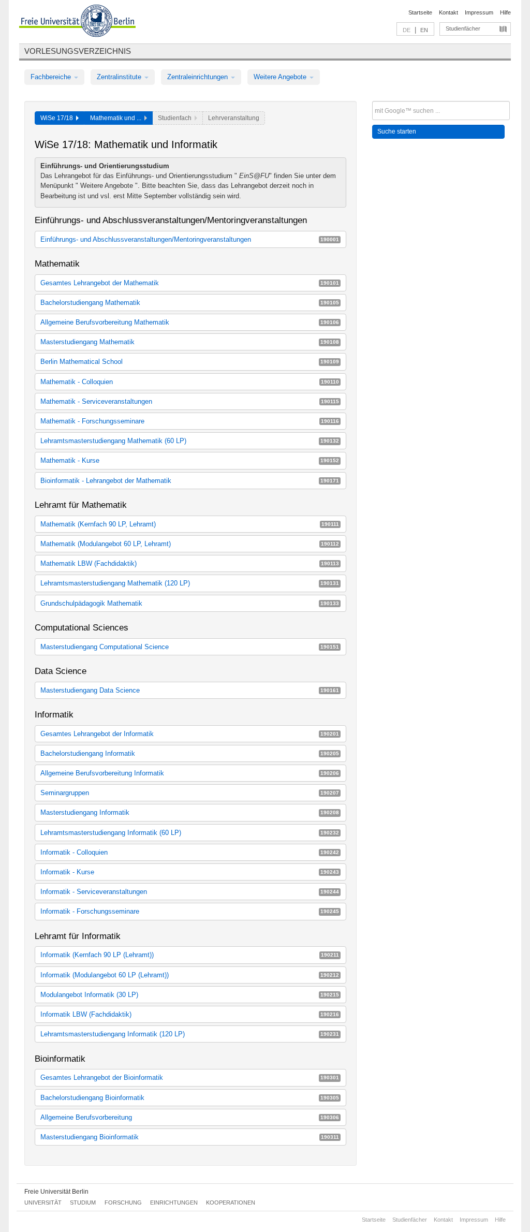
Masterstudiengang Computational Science (189, 647)
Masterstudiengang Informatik (189, 812)
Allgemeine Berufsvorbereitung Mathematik (189, 322)
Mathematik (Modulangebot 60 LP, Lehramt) (189, 544)
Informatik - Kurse (189, 872)
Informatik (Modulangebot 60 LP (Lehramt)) (189, 975)
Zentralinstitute (120, 77)
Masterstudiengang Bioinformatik (189, 1137)
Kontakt (448, 12)
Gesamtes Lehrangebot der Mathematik (189, 283)
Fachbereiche (52, 77)
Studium (83, 1202)
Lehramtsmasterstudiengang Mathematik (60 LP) (189, 441)
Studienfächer (463, 28)
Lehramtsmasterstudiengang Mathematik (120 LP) (189, 583)
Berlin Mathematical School (189, 361)
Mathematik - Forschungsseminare (189, 421)
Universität (43, 1202)
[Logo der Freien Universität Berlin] (77, 22)
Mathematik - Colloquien (189, 382)
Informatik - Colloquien (189, 852)
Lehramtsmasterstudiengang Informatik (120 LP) (189, 1034)
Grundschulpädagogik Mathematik (189, 603)
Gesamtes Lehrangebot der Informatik (189, 734)
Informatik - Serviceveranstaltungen (189, 892)
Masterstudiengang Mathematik (189, 342)
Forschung (123, 1202)
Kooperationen (230, 1202)
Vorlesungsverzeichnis (77, 51)
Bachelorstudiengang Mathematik (189, 302)
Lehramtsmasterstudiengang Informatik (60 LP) (189, 833)
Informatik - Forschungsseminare (189, 911)
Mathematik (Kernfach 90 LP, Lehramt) (189, 524)
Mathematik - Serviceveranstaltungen (189, 401)
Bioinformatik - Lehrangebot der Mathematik (189, 481)
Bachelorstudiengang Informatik (189, 753)
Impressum (479, 12)
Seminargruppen (189, 793)
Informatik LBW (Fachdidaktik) (189, 1014)
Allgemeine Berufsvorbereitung (189, 1117)
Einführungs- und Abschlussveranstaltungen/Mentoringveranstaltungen (189, 239)
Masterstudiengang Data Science (189, 690)
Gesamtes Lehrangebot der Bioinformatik (189, 1077)
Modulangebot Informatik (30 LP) (189, 995)
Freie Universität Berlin (56, 1191)
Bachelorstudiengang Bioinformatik (189, 1098)
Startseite (420, 12)
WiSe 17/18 (58, 118)
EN (424, 30)
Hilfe (505, 12)
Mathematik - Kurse (189, 460)
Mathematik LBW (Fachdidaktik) (189, 563)
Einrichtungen (174, 1202)
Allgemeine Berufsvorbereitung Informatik (189, 773)
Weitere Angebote (281, 77)
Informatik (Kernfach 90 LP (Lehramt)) (189, 955)
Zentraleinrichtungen (198, 77)
